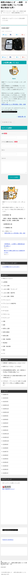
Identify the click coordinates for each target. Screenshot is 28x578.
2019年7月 (5, 451)
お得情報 (5, 282)
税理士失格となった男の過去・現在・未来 (14, 104)
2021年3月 (5, 401)
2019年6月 (5, 455)
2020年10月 (6, 412)
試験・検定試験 (7, 346)
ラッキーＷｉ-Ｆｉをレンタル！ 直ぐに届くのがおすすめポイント (8, 122)
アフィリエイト (7, 300)
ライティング (6, 317)
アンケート (5, 307)
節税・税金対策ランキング (8, 489)
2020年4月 (5, 430)
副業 (4, 324)
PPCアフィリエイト (8, 278)
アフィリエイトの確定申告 (9, 303)
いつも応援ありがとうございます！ (11, 266)
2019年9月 (5, 444)
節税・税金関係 (7, 339)
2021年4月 (5, 398)
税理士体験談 (6, 332)
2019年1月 (5, 473)
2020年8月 (5, 419)
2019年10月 (6, 441)
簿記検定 (5, 342)
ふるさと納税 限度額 (8, 296)
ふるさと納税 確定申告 (9, 292)
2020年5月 (5, 426)
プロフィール (6, 314)
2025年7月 (5, 394)
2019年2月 (5, 469)
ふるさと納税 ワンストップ (10, 289)
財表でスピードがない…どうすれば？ (12, 366)
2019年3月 (5, 466)
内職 (4, 321)
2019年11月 (6, 437)
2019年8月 (5, 448)
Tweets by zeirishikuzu (7, 539)
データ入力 (5, 310)
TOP (14, 563)
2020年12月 (6, 405)
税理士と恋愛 (6, 328)
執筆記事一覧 (22, 116)
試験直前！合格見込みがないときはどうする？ (14, 363)
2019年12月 (6, 433)
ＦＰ (4, 353)
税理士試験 (5, 335)
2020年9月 (5, 415)
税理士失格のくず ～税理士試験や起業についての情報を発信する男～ (12, 5)
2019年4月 (5, 462)
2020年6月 (5, 423)
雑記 (4, 350)
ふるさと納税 (6, 285)
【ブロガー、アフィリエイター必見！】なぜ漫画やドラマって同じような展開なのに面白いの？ (14, 383)
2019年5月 (5, 458)
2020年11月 (6, 408)
